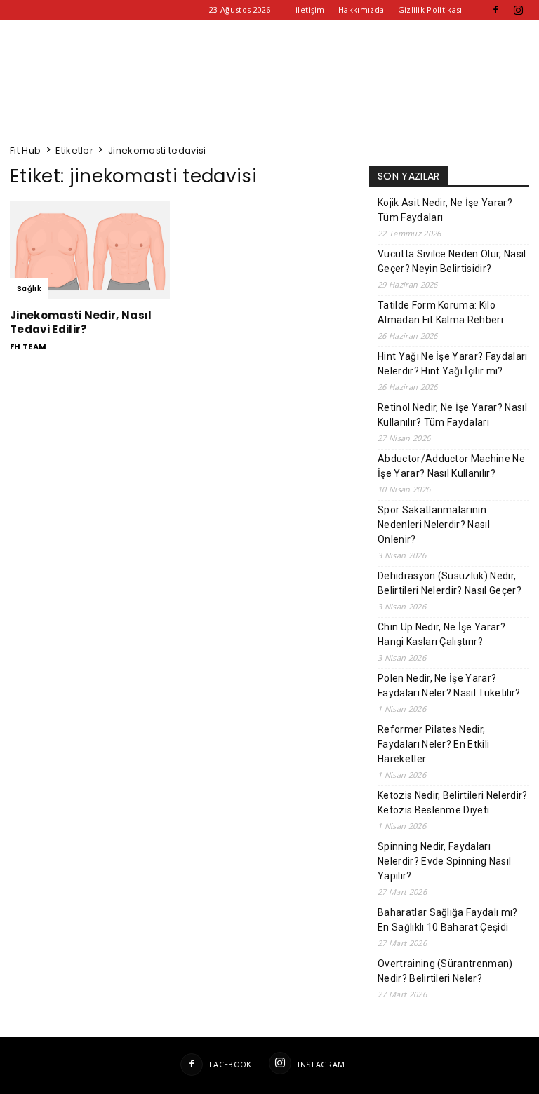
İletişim (310, 9)
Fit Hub (25, 150)
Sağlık (29, 288)
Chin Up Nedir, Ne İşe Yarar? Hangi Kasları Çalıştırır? (441, 634)
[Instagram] (518, 10)
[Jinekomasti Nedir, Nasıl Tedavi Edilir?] (90, 250)
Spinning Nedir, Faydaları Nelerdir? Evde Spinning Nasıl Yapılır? (444, 861)
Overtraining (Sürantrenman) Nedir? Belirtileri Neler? (445, 971)
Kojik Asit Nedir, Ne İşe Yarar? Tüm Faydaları (445, 210)
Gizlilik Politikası (430, 9)
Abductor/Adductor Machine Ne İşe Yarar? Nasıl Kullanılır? (451, 466)
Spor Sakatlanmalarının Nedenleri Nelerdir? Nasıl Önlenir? (434, 524)
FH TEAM (28, 346)
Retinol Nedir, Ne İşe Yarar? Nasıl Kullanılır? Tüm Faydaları (452, 415)
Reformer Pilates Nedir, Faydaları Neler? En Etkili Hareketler (433, 744)
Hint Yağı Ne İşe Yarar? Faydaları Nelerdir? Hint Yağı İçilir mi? (453, 364)
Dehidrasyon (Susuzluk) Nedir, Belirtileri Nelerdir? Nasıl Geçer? (449, 583)
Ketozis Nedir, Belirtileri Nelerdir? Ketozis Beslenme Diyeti (453, 803)
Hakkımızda (361, 9)
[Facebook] (495, 10)
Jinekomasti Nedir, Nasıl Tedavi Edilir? (81, 322)
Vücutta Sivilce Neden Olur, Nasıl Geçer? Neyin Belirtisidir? (452, 261)
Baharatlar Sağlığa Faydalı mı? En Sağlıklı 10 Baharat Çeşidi (448, 920)
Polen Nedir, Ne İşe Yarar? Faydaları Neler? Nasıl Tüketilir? (449, 685)
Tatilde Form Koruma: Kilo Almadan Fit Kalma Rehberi (440, 312)
